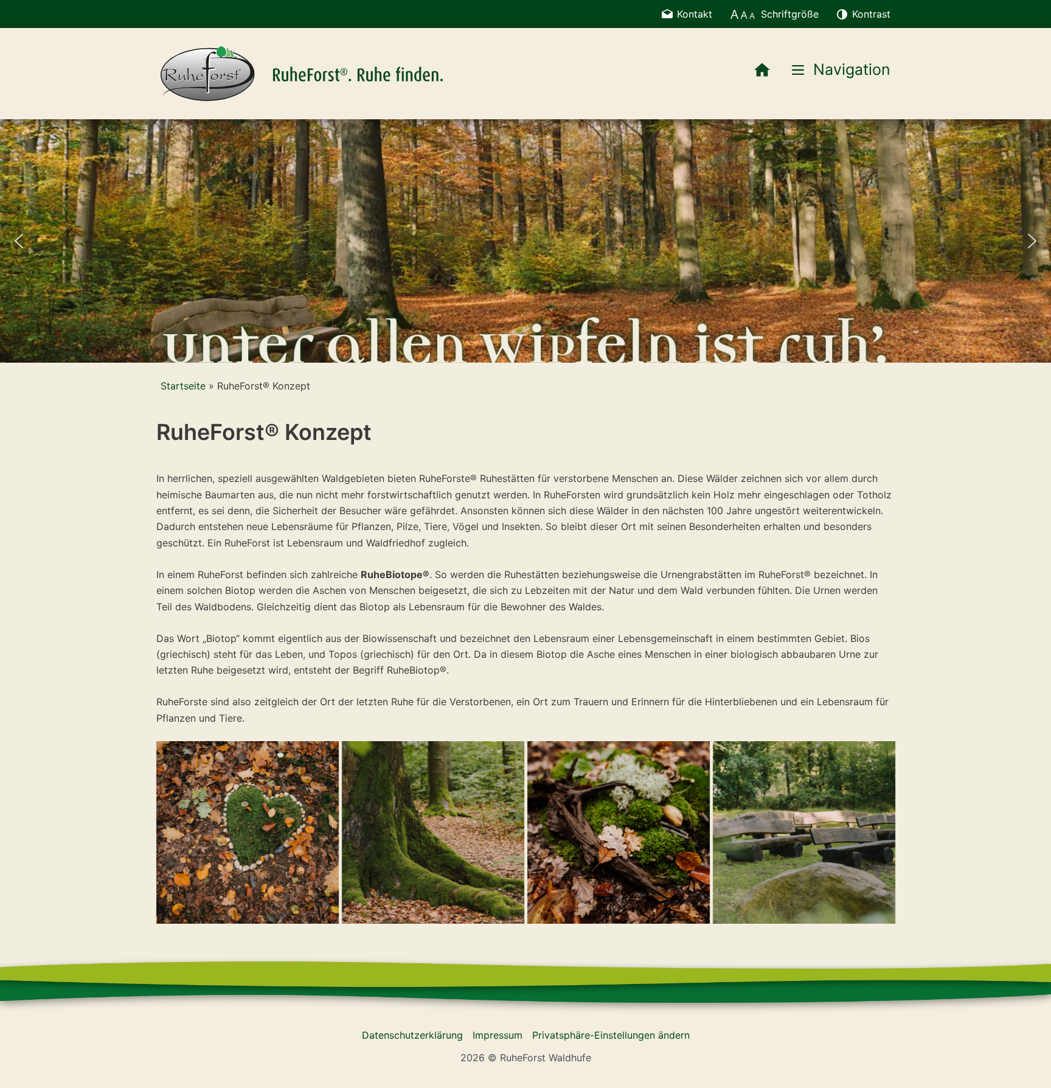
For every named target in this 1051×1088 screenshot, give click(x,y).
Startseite (183, 386)
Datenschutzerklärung (412, 1035)
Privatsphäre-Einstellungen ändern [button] (611, 1035)
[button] (19, 241)
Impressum (497, 1035)
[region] (525, 241)
